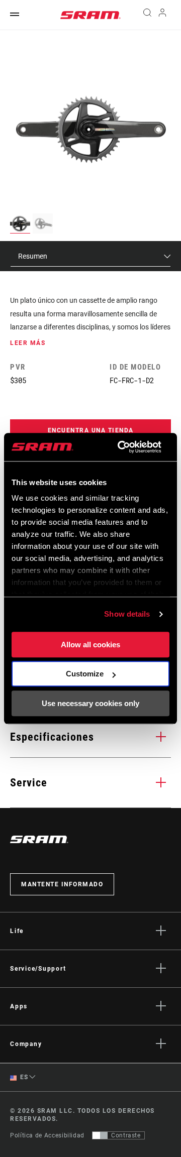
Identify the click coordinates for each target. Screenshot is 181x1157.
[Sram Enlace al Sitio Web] (90, 15)
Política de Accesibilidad (47, 1135)
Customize (85, 673)
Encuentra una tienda (91, 430)
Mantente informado (62, 884)
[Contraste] (100, 1135)
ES (23, 1077)
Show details (127, 614)
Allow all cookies (90, 644)
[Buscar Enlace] (147, 15)
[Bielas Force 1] (90, 128)
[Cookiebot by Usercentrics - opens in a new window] (120, 446)
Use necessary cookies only (90, 703)
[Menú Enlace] (14, 15)
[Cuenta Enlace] (162, 15)
